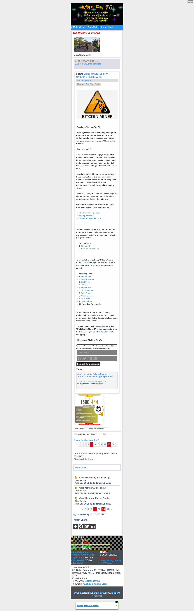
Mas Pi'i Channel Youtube (88, 64)
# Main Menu (77, 27)
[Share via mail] (95, 359)
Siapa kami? (77, 557)
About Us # (107, 27)
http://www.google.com (89, 213)
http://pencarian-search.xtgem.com (93, 382)
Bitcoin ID (85, 246)
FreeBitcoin (86, 276)
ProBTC (84, 285)
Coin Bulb (85, 299)
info (105, 74)
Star (86, 353)
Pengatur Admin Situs (82, 555)
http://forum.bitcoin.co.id (90, 218)
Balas (80, 376)
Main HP (104, 332)
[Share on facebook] (80, 359)
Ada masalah (77, 560)
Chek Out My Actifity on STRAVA (110, 562)
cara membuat (93, 74)
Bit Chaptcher (87, 290)
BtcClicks (85, 282)
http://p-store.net (86, 216)
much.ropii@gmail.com (95, 584)
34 (113, 444)
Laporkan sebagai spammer (98, 376)
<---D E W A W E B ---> (86, 61)
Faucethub (87, 301)
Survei (74, 552)
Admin (87, 263)
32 (105, 444)
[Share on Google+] (90, 359)
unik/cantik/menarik (89, 77)
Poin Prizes (86, 293)
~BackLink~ (93, 27)
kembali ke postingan (88, 364)
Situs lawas (77, 563)
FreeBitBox (86, 287)
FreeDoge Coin (87, 279)
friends (84, 552)
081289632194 (92, 581)
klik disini (88, 459)
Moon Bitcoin (87, 296)
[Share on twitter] (85, 359)
